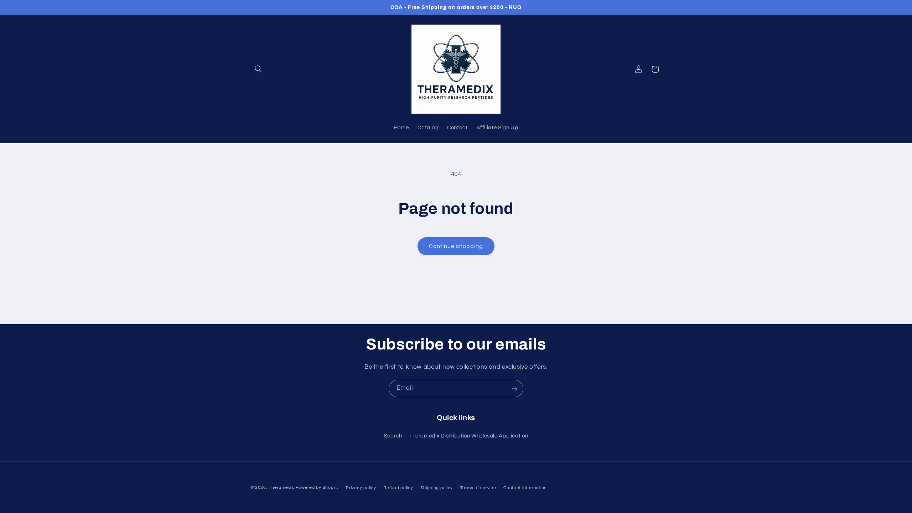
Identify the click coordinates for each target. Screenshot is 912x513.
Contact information (525, 488)
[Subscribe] (515, 388)
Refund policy (398, 488)
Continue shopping (456, 246)
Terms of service (478, 488)
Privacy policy (361, 488)
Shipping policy (436, 488)
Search (393, 436)
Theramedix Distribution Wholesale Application (468, 436)
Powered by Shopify (317, 487)
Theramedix (281, 487)
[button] (258, 69)
